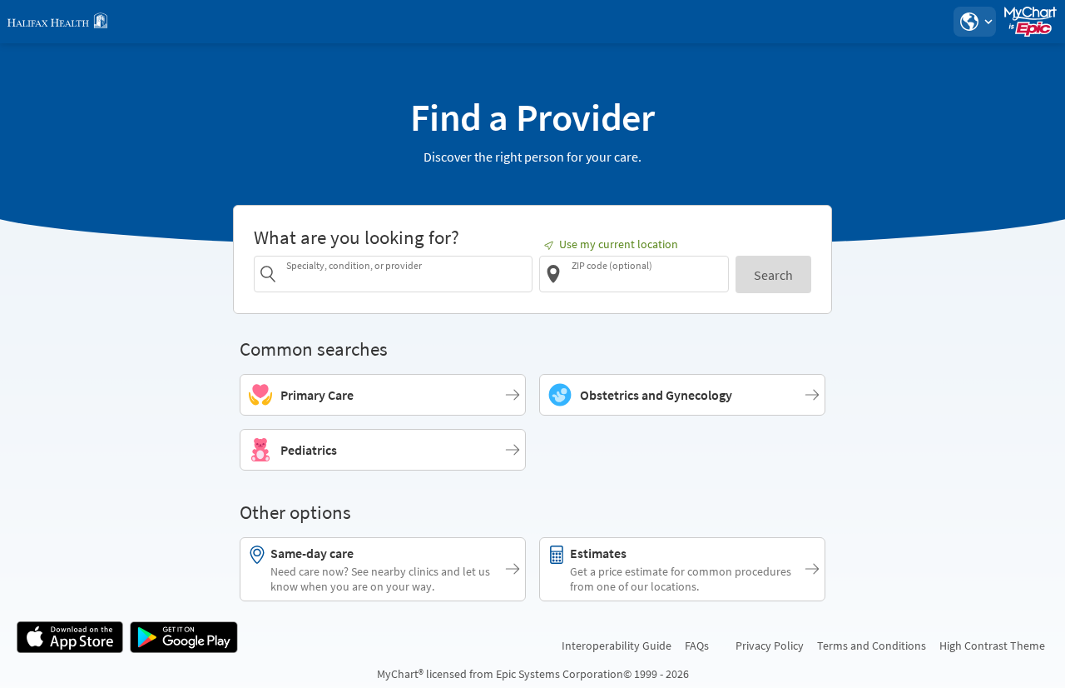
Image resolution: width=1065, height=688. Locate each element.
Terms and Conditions (871, 645)
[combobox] (406, 274)
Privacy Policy (770, 645)
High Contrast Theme (992, 645)
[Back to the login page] (57, 22)
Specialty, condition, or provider (354, 265)
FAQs (697, 645)
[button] (974, 22)
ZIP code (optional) (612, 265)
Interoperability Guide (616, 645)
